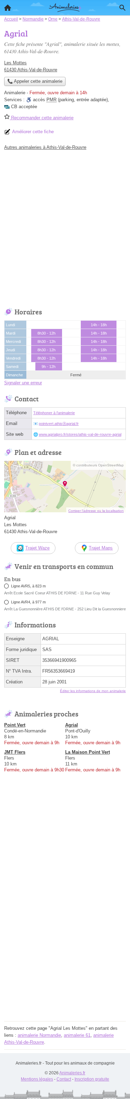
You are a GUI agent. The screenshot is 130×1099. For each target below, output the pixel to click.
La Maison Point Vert (87, 752)
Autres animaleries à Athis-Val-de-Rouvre (45, 147)
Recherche (122, 7)
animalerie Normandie (39, 1035)
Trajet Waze (37, 548)
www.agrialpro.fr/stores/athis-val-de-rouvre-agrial (80, 434)
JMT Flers (14, 752)
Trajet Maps (101, 548)
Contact (64, 1079)
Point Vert (14, 725)
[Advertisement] (65, 227)
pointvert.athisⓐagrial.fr (59, 424)
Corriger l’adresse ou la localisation (96, 511)
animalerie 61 (77, 1035)
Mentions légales (37, 1079)
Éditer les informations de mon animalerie (93, 691)
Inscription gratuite (92, 1079)
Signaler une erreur (23, 382)
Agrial (71, 725)
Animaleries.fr (72, 1072)
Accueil (7, 7)
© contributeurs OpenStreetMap (98, 465)
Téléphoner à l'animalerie (54, 413)
